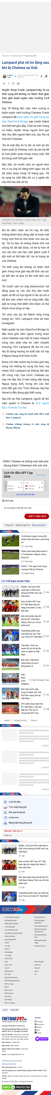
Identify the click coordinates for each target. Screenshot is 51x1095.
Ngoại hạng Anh (30, 56)
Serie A (7, 949)
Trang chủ (5, 56)
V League (8, 955)
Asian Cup (8, 965)
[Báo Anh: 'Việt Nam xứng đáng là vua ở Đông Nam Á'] (10, 664)
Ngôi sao (8, 835)
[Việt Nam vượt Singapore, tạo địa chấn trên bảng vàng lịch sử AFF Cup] (10, 679)
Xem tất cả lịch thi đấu (25, 494)
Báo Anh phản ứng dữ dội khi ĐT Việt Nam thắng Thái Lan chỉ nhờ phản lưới (31, 620)
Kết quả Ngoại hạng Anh (40, 922)
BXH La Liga (9, 984)
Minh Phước (29, 573)
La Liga (7, 946)
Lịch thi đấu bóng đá (12, 917)
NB (48, 709)
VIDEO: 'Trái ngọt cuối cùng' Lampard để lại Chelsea (34, 568)
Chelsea (34, 720)
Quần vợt (38, 965)
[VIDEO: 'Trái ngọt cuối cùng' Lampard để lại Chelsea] (10, 570)
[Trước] (5, 486)
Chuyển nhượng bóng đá (13, 933)
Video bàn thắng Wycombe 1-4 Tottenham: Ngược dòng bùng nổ (35, 554)
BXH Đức (8, 996)
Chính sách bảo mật (9, 1064)
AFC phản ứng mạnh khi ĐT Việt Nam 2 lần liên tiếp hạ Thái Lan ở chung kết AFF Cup (32, 708)
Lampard (7, 720)
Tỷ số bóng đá (10, 927)
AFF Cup (8, 974)
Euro (6, 962)
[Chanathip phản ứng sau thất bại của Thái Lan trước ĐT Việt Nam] (10, 635)
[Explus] (25, 505)
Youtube (39, 1022)
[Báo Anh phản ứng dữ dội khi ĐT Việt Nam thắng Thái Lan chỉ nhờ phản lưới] (10, 620)
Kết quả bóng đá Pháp (40, 941)
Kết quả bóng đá (11, 920)
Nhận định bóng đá (11, 923)
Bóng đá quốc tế (17, 56)
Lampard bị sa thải (20, 720)
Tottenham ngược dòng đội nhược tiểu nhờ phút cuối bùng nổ (35, 539)
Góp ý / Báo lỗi (36, 516)
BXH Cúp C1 (9, 990)
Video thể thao (10, 936)
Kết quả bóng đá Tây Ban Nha (40, 930)
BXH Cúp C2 (9, 993)
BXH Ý (7, 987)
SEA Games (9, 971)
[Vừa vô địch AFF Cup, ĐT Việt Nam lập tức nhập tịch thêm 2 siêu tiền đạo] (10, 606)
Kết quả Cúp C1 (40, 917)
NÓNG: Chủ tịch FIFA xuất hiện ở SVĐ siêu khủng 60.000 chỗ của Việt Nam (31, 591)
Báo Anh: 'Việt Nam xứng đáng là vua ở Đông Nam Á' (30, 663)
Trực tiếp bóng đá (11, 930)
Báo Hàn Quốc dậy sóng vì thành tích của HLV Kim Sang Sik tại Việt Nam (31, 694)
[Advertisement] (25, 27)
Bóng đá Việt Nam (11, 977)
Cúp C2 (7, 968)
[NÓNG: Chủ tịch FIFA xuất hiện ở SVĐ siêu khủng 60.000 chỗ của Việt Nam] (10, 591)
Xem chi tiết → (42, 475)
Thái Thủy (29, 546)
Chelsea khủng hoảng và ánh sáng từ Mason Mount (27, 426)
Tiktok (39, 1033)
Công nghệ (14, 1010)
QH (48, 592)
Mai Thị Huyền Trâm (41, 680)
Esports (37, 968)
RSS (38, 1030)
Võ (36, 974)
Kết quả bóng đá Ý (41, 926)
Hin (47, 636)
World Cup (8, 958)
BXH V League (10, 1003)
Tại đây (19, 1067)
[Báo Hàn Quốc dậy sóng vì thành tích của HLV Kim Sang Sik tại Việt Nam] (10, 693)
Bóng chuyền (39, 962)
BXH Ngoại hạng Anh (12, 981)
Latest (5, 1010)
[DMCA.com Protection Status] (17, 1087)
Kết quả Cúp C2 (40, 946)
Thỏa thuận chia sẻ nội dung (12, 1061)
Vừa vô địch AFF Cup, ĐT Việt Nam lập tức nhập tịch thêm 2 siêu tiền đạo (31, 606)
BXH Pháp (8, 1000)
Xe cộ (36, 971)
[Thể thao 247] (12, 909)
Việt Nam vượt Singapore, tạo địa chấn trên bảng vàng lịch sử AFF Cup (25, 679)
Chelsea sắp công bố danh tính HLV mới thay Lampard (27, 416)
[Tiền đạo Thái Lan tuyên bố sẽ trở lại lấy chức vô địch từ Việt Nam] (10, 650)
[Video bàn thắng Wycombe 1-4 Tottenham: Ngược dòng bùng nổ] (10, 556)
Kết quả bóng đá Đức (40, 936)
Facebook (40, 1024)
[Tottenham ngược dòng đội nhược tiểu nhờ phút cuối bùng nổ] (10, 541)
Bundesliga (9, 952)
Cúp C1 (7, 943)
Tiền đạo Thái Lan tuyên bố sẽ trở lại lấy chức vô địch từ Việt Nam (31, 650)
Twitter (39, 1027)
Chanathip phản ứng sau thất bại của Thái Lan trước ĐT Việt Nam (31, 633)
